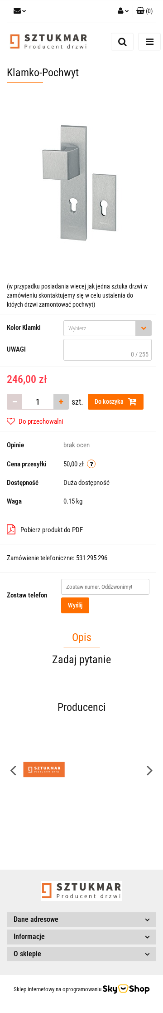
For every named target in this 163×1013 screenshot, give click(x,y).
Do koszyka (110, 401)
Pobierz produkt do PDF (51, 530)
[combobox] (107, 328)
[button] (144, 11)
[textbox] (99, 328)
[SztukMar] (44, 770)
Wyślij (75, 605)
